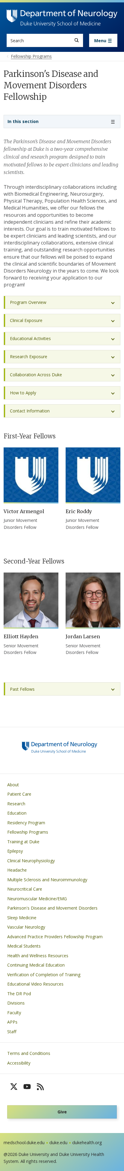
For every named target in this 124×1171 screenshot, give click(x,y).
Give (62, 1112)
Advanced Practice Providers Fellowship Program (55, 936)
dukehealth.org (87, 1142)
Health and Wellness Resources (37, 955)
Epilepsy (15, 851)
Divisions (16, 1003)
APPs (12, 1022)
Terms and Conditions (28, 1053)
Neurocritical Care (24, 889)
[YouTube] (27, 1086)
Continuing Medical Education (36, 965)
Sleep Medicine (21, 917)
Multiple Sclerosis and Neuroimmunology (47, 879)
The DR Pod (19, 993)
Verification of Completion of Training (43, 974)
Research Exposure (28, 356)
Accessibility (18, 1063)
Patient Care (19, 794)
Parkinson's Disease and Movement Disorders (52, 908)
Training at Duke (23, 841)
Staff (11, 1031)
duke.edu (58, 1142)
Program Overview (28, 302)
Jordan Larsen (83, 636)
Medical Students (24, 946)
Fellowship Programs (27, 832)
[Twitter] (13, 1086)
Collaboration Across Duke (36, 374)
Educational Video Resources (35, 984)
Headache (17, 870)
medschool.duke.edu (24, 1142)
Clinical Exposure (26, 320)
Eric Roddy (79, 511)
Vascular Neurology (26, 927)
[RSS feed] (40, 1086)
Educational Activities (30, 338)
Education (16, 813)
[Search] (76, 40)
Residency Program (26, 822)
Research (16, 803)
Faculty (14, 1012)
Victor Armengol (24, 511)
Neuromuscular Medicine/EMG (37, 898)
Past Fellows (22, 689)
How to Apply (23, 393)
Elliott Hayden (21, 636)
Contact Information (30, 411)
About (13, 785)
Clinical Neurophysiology (31, 860)
